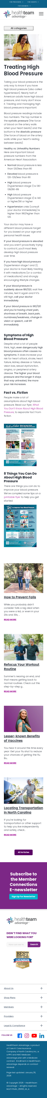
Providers (9, 1016)
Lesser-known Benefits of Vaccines (22, 738)
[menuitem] (16, 2)
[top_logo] (20, 14)
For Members (23, 6)
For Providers (15, 2)
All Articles (23, 852)
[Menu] (39, 15)
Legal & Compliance (14, 1025)
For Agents (32, 2)
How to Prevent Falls (20, 597)
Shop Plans (9, 997)
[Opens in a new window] (20, 445)
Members (9, 1007)
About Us (8, 988)
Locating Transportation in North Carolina (23, 810)
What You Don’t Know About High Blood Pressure (23, 408)
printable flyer (12, 497)
